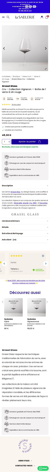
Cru (30, 203)
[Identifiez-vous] (42, 17)
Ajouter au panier (27, 141)
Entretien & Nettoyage (12, 233)
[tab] (25, 186)
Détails (5, 227)
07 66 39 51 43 (25, 11)
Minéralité (18, 203)
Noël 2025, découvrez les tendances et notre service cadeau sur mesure (26, 281)
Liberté (25, 203)
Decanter (44, 203)
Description (7, 185)
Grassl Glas (15, 192)
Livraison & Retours (11, 221)
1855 (35, 203)
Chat (44, 468)
